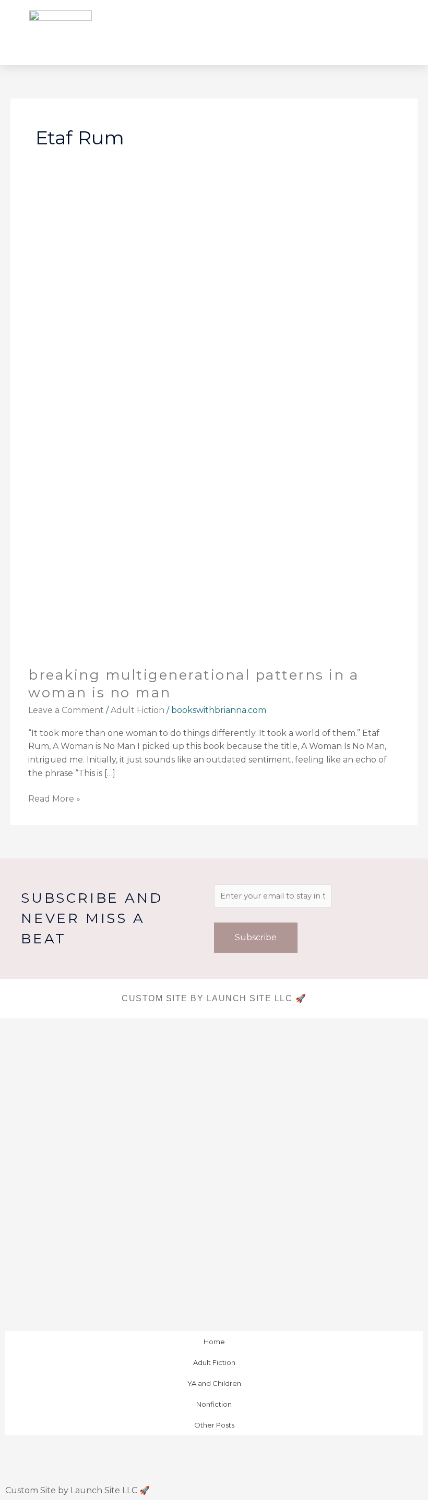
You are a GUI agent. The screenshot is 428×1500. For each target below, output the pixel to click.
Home (214, 1341)
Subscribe (256, 937)
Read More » (54, 798)
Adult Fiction (137, 710)
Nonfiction (214, 1404)
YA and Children (214, 1383)
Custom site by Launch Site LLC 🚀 (214, 998)
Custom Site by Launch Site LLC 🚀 (77, 1490)
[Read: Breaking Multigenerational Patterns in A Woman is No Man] (214, 422)
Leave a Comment (66, 710)
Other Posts (214, 1425)
